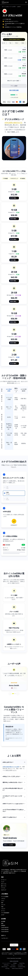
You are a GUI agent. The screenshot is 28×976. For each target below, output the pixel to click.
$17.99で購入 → (14, 239)
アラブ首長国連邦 (5, 912)
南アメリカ (3, 885)
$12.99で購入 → (14, 198)
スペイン (3, 910)
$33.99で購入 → (14, 342)
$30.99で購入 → (14, 218)
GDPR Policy (6, 965)
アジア (2, 881)
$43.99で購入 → (14, 280)
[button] (14, 39)
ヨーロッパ (3, 879)
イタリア (3, 908)
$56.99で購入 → (14, 322)
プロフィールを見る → (9, 844)
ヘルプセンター (4, 938)
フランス (3, 904)
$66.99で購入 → (14, 301)
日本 (2, 902)
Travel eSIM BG (4, 929)
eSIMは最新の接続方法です (13, 122)
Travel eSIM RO (4, 931)
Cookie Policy (21, 963)
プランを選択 (14, 86)
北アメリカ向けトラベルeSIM (9, 6)
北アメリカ (3, 883)
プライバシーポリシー (6, 963)
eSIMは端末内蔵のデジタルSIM (11, 766)
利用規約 (3, 925)
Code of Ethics (13, 966)
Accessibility (20, 965)
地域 (2, 923)
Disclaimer (13, 965)
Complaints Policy (21, 966)
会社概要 (3, 921)
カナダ (2, 914)
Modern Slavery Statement (17, 968)
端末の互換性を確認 (14, 90)
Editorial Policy (4, 966)
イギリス (3, 898)
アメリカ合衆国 (4, 896)
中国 (2, 906)
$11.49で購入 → (14, 363)
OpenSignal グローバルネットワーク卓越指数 (14, 738)
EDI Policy (7, 968)
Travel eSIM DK (4, 927)
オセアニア (3, 890)
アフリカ (3, 888)
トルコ (2, 900)
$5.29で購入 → (14, 260)
